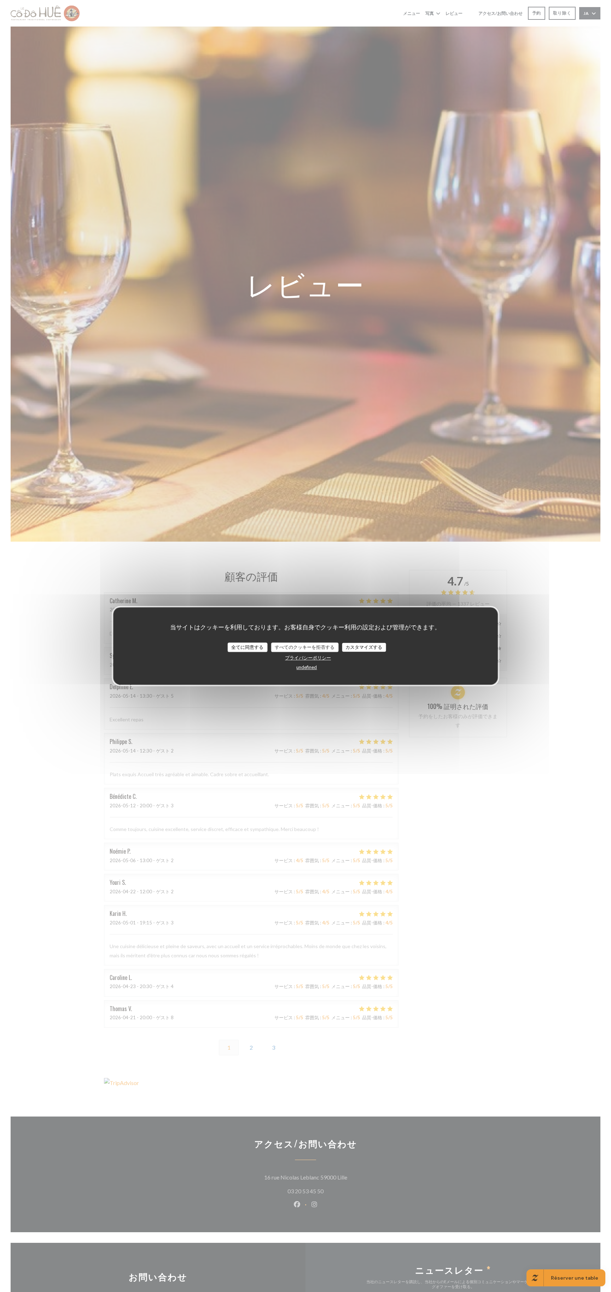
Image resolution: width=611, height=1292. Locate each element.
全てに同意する (247, 647)
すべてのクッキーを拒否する (304, 647)
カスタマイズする (363, 647)
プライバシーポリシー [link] (308, 658)
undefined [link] (306, 667)
